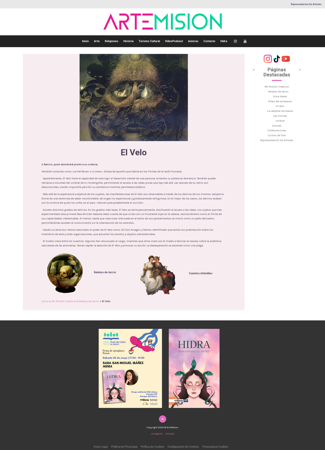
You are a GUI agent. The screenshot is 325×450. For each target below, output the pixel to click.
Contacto (209, 41)
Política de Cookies (152, 446)
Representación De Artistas (306, 4)
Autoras (193, 41)
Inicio (85, 41)
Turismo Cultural (149, 41)
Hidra (223, 41)
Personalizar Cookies (215, 446)
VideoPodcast (174, 41)
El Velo (280, 106)
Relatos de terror (89, 301)
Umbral (280, 120)
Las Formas (280, 115)
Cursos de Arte (277, 135)
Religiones (111, 41)
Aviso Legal (101, 446)
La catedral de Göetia (280, 111)
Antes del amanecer (280, 101)
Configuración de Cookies (183, 446)
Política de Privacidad (124, 446)
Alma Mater (280, 96)
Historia (128, 41)
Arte (97, 41)
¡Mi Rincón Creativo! (63, 301)
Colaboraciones (276, 130)
